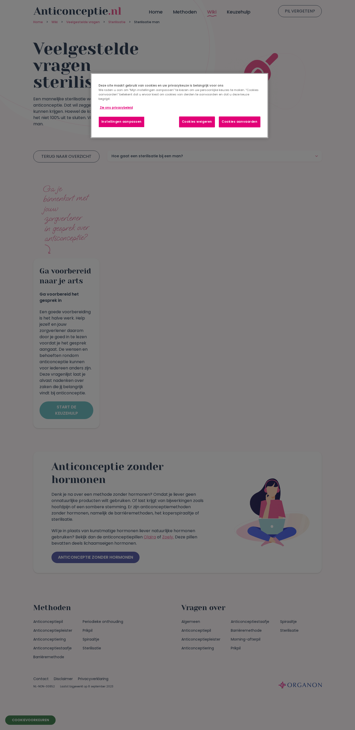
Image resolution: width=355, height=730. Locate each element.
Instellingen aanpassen (121, 122)
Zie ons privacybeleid (116, 108)
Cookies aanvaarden (239, 122)
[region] (179, 105)
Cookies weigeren (197, 122)
